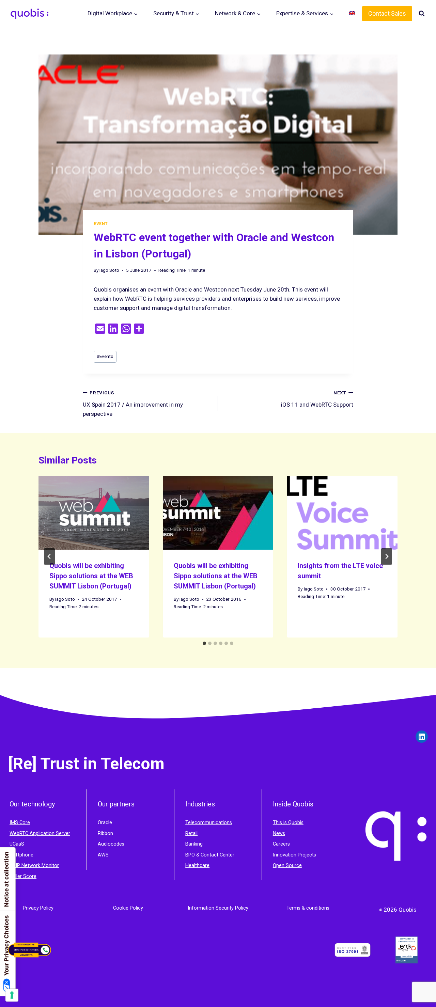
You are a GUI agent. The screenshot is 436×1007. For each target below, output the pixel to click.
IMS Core (20, 822)
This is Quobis (288, 822)
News (279, 833)
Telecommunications (208, 822)
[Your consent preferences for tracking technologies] (11, 995)
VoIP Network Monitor (34, 865)
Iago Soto (109, 270)
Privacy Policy (38, 908)
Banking (194, 844)
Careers (281, 844)
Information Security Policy (218, 908)
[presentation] (93, 512)
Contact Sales (387, 13)
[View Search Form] (422, 13)
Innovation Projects (294, 855)
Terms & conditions (307, 908)
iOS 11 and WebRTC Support (317, 399)
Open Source (287, 865)
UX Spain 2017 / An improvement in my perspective (133, 403)
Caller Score (23, 876)
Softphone (21, 855)
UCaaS (17, 844)
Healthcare (197, 865)
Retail (191, 833)
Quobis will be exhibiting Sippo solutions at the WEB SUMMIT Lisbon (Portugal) (91, 576)
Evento (105, 356)
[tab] (204, 643)
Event (101, 223)
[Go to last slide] (49, 556)
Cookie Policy (128, 908)
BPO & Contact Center (209, 855)
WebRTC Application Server (40, 833)
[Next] (386, 556)
